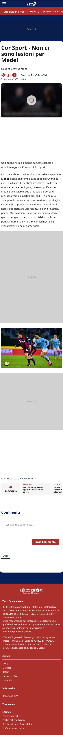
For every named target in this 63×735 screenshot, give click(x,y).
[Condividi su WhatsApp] (3, 75)
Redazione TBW (10, 695)
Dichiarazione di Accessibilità (17, 724)
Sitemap (6, 711)
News (33, 11)
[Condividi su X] (14, 75)
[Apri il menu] (4, 4)
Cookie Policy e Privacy (13, 719)
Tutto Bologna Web (13, 11)
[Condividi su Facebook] (9, 75)
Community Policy (11, 715)
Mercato (6, 667)
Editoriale (7, 679)
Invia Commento (45, 542)
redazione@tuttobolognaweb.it (18, 631)
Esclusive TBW (9, 676)
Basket (5, 671)
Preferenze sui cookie (13, 728)
